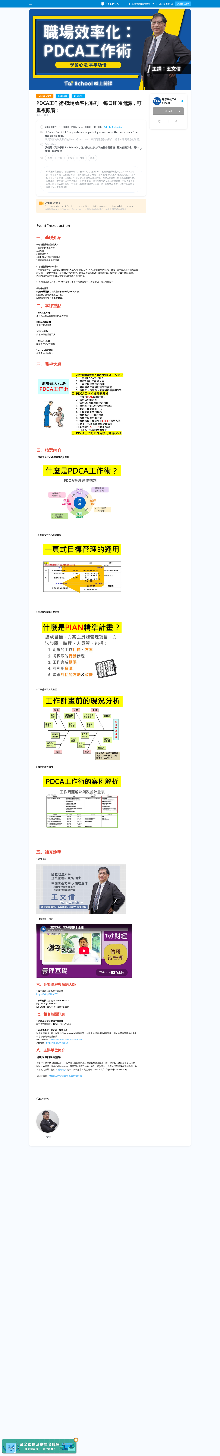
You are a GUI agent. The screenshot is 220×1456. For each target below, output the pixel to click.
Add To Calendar (113, 127)
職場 (92, 158)
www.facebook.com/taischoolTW (66, 1039)
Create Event (182, 3)
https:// (52, 1075)
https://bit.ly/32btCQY (46, 994)
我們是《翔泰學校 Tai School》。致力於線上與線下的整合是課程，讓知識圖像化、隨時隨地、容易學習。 (92, 149)
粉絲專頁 (62, 1069)
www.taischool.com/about (69, 1075)
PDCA (71, 158)
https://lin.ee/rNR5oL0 (57, 1042)
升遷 (82, 158)
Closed (168, 111)
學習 (50, 158)
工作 (60, 158)
